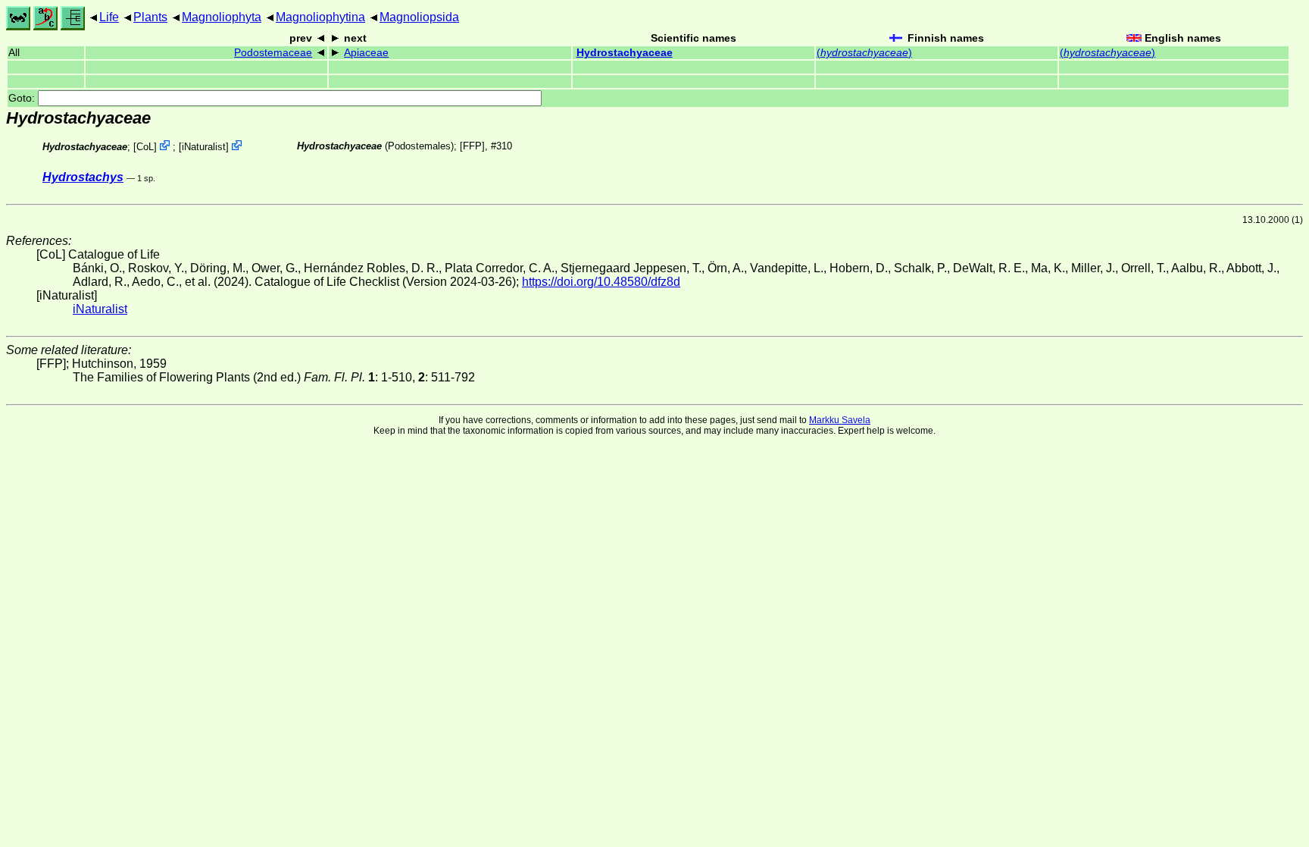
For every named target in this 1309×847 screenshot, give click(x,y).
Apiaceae (366, 52)
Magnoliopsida (419, 17)
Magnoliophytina (320, 17)
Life (109, 17)
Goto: (23, 98)
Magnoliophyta (221, 17)
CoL (145, 146)
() (864, 52)
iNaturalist (204, 146)
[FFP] (472, 146)
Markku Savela (839, 420)
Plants (150, 17)
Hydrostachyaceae (624, 52)
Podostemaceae (273, 52)
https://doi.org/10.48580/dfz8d (601, 281)
